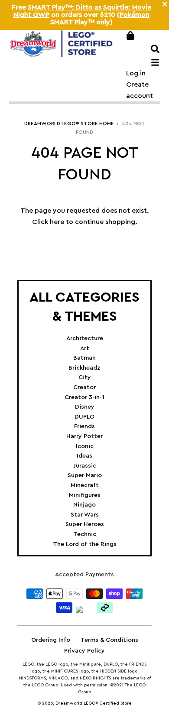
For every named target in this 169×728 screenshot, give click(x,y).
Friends (84, 426)
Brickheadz (84, 368)
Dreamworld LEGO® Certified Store (93, 703)
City (84, 377)
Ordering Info (50, 640)
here (57, 221)
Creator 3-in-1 (84, 397)
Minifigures (85, 495)
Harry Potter (84, 436)
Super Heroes (84, 524)
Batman (84, 358)
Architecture (84, 338)
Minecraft (85, 485)
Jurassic (84, 466)
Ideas (84, 456)
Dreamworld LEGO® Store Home (69, 123)
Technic (84, 534)
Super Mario (85, 475)
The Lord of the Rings (85, 544)
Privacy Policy (84, 651)
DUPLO (84, 417)
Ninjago (84, 505)
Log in (136, 73)
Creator (84, 387)
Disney (84, 407)
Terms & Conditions (109, 640)
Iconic (85, 446)
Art (84, 348)
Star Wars (85, 515)
